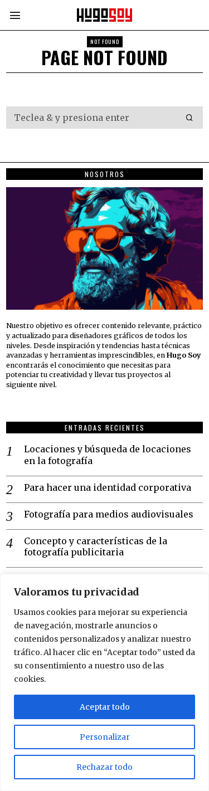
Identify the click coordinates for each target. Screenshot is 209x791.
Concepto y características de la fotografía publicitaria (95, 546)
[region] (104, 682)
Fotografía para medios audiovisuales (108, 514)
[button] (189, 117)
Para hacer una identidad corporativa (107, 487)
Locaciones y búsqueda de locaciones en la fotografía (107, 454)
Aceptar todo (105, 707)
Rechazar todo (104, 767)
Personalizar (105, 737)
